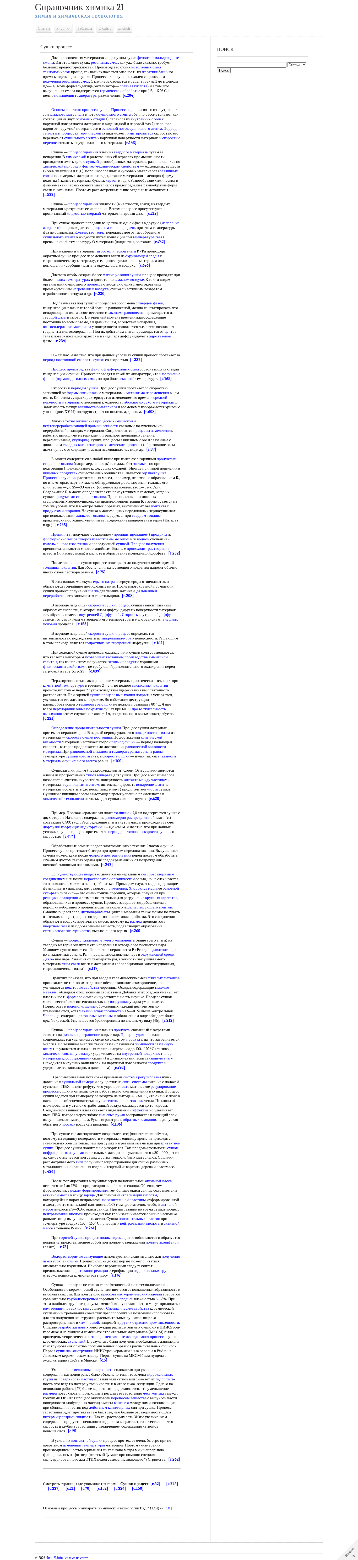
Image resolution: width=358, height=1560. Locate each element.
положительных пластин (139, 1218)
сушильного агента (114, 114)
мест (147, 1393)
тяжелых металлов (164, 978)
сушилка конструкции (74, 1350)
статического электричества (67, 930)
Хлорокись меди (143, 888)
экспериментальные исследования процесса (128, 1336)
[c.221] (49, 718)
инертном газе (55, 926)
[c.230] (100, 293)
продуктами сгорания (61, 510)
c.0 (168, 1508)
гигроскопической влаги (115, 251)
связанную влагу (159, 1058)
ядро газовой (160, 336)
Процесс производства (70, 369)
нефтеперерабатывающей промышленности (80, 425)
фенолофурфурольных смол (115, 369)
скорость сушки (115, 756)
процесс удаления (83, 152)
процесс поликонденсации (107, 1237)
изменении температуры (84, 1445)
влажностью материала (97, 407)
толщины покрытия (59, 567)
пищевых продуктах (60, 473)
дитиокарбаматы (95, 912)
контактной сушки (86, 1440)
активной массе (56, 1195)
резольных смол (104, 62)
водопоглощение (81, 1006)
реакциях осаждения (60, 897)
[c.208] (128, 595)
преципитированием (131, 534)
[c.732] (159, 241)
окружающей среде (157, 954)
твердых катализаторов (83, 444)
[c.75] (101, 572)
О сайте (105, 28)
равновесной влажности (90, 751)
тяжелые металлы (98, 1015)
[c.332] (136, 359)
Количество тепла (89, 232)
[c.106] (116, 1124)
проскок (68, 1124)
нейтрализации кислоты (137, 1195)
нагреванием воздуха (91, 289)
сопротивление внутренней (108, 643)
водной (143, 539)
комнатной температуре (63, 685)
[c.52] (155, 1483)
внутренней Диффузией (99, 614)
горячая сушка (154, 473)
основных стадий (90, 119)
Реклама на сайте (75, 1558)
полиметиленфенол (162, 1242)
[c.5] (103, 1360)
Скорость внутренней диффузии (149, 614)
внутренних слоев (146, 119)
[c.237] (54, 1488)
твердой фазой (150, 303)
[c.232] (174, 553)
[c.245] (61, 525)
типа (80, 1162)
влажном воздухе (129, 279)
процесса (94, 284)
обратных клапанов (139, 1119)
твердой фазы (54, 317)
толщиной (123, 812)
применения (116, 888)
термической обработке (120, 90)
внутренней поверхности (143, 1053)
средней (160, 397)
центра (170, 331)
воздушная (119, 1001)
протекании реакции (90, 1270)
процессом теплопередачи (112, 227)
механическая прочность (100, 1011)
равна (158, 751)
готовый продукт (122, 661)
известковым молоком (110, 539)
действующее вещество (80, 874)
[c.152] (102, 1488)
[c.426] (49, 1171)
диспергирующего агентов (149, 907)
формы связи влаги (83, 392)
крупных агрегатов (161, 897)
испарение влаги (150, 784)
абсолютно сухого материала (149, 402)
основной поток (115, 128)
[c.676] (144, 265)
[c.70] (86, 1488)
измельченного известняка (65, 543)
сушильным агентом (81, 784)
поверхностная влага (152, 732)
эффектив (140, 1110)
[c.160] (117, 761)
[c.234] (61, 340)
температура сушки (95, 704)
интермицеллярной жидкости (68, 1416)
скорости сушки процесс (109, 605)
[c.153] (82, 624)
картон (111, 180)
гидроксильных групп (152, 1270)
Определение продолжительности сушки (86, 727)
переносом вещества (129, 1398)
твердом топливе (146, 515)
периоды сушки (84, 388)
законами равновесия (126, 312)
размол (136, 921)
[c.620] (155, 798)
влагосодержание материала (67, 326)
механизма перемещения (147, 392)
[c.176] (116, 1275)
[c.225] (172, 1483)
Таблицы (84, 28)
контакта (140, 463)
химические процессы (123, 444)
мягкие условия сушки (122, 274)
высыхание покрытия (150, 685)
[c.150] (138, 1488)
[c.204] (129, 95)
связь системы (134, 1081)
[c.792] (119, 1067)
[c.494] (69, 836)
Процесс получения (60, 477)
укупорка (80, 440)
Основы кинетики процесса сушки (80, 109)
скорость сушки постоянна (89, 737)
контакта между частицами (146, 779)
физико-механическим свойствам (110, 166)
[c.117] (93, 968)
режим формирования (89, 1190)
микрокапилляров (116, 638)
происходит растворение (148, 548)
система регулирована (142, 1077)
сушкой (92, 161)
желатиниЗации (155, 71)
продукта (159, 534)
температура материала (132, 751)
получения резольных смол (66, 81)
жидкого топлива (90, 515)
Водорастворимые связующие (77, 1256)
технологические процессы (88, 421)
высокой (127, 378)
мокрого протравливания (110, 855)
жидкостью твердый (84, 213)
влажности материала (61, 402)
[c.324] (120, 1488)
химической (76, 156)
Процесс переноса (126, 109)
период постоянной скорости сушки (73, 359)
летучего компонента (117, 940)
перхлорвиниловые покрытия (78, 709)
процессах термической (81, 133)
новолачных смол (146, 67)
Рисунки (63, 28)
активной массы (158, 1181)
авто (125, 1086)
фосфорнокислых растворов (67, 539)
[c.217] (152, 213)
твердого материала (131, 152)
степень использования (124, 1100)
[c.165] (166, 378)
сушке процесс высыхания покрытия (121, 694)
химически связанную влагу (66, 1053)
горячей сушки (65, 1261)
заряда (89, 1195)
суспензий (76, 1341)
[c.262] (174, 1459)
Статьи (44, 28)
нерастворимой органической (109, 878)
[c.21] (70, 1488)
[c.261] (90, 1228)
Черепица (51, 1015)
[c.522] (49, 194)
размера (50, 1393)
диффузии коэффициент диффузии (72, 827)
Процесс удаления (136, 1034)
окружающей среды (142, 256)
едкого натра (104, 581)
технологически (56, 71)
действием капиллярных (109, 1407)
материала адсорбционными (67, 1058)
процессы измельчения (152, 430)
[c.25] (73, 1431)
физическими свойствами (64, 666)
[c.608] (150, 411)
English (124, 28)
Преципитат (61, 534)
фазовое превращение (81, 1034)
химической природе (61, 166)
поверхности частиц (75, 1379)
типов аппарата (99, 775)
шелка (93, 591)
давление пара (164, 949)
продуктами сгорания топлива (80, 496)
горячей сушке (71, 1237)
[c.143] (131, 142)
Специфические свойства (127, 1308)
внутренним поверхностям (66, 1308)
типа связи (71, 963)
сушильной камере (78, 1081)
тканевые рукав (112, 1114)
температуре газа (147, 237)
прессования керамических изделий (131, 1294)
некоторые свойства (82, 987)
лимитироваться (139, 133)
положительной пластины (124, 1199)
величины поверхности (93, 1369)
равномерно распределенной (130, 817)
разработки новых (73, 1327)
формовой (76, 996)
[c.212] (168, 1020)
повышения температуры (75, 95)
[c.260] (136, 930)
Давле (48, 959)
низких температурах (71, 279)
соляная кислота (133, 86)
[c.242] (107, 864)
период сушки (123, 742)
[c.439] (95, 671)
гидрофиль (165, 1379)
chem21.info (54, 1558)
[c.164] (158, 643)
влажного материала (67, 114)
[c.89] (151, 449)
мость (153, 789)
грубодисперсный (82, 1299)
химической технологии (63, 798)
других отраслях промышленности (149, 1322)
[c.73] (63, 1247)
